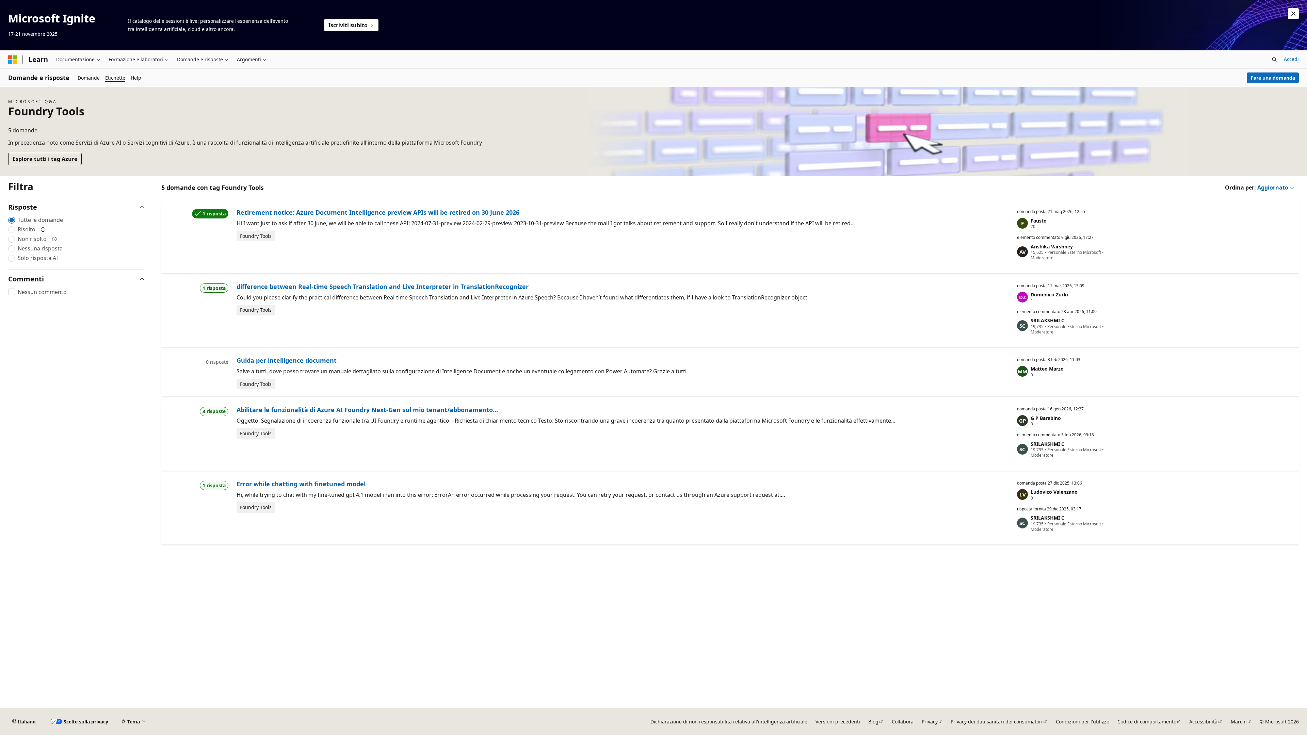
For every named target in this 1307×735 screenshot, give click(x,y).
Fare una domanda (1273, 78)
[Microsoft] (12, 59)
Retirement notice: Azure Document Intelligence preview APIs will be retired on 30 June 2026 (378, 212)
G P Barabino (1046, 418)
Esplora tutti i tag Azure (45, 159)
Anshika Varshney (1052, 246)
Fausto (1039, 220)
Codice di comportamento (1146, 721)
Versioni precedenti (838, 721)
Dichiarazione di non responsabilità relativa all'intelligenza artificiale (728, 721)
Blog (873, 721)
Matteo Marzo (1047, 368)
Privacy (930, 721)
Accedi (1291, 59)
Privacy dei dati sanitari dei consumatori (997, 721)
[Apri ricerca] (1274, 59)
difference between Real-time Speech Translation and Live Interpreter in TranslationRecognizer (383, 286)
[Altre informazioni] (43, 229)
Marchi (1239, 721)
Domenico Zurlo (1049, 294)
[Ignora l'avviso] (1293, 13)
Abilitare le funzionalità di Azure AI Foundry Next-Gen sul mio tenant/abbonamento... (367, 410)
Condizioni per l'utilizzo (1082, 721)
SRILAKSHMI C (1047, 320)
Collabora (903, 721)
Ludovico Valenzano (1054, 492)
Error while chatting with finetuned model (301, 484)
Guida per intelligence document (287, 360)
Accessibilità (1203, 721)
